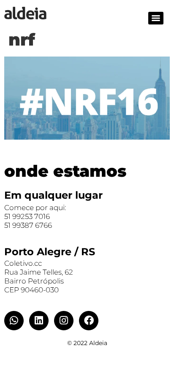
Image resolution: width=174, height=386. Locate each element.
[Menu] (155, 18)
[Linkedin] (39, 320)
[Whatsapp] (14, 320)
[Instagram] (63, 320)
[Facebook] (88, 320)
